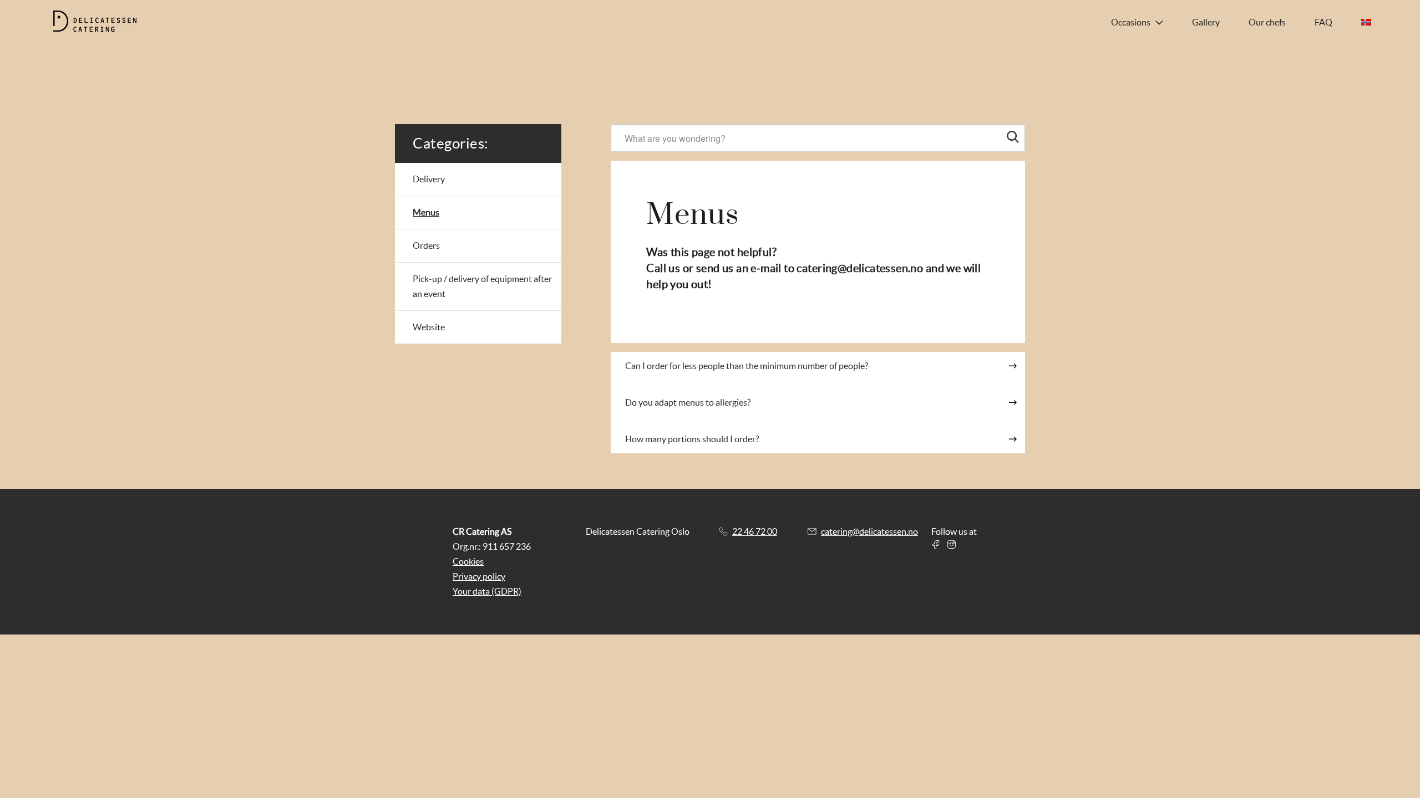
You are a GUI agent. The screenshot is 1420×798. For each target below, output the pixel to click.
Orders (426, 245)
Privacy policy (479, 576)
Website (429, 327)
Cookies (468, 561)
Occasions (1130, 22)
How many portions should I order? (692, 439)
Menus (426, 212)
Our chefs (1267, 22)
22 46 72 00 (754, 531)
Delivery (429, 179)
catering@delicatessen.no (860, 268)
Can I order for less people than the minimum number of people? (746, 366)
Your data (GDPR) (487, 591)
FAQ (1323, 22)
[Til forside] (104, 22)
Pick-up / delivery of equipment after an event (482, 286)
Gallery (1206, 22)
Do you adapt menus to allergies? (687, 402)
